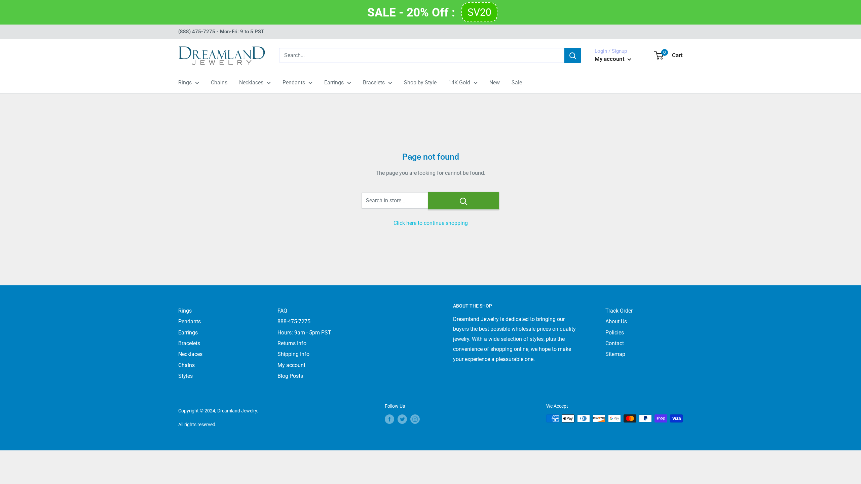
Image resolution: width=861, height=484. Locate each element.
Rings (185, 82)
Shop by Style (420, 82)
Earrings (334, 82)
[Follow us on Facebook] (389, 419)
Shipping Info (293, 354)
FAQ (282, 311)
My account (610, 58)
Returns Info (291, 343)
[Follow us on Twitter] (402, 419)
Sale (517, 82)
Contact (614, 343)
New (494, 82)
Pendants (294, 82)
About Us (616, 321)
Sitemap (615, 354)
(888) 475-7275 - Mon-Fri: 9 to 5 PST (221, 32)
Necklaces (251, 82)
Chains (219, 82)
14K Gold (459, 82)
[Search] (572, 55)
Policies (614, 332)
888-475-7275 (293, 321)
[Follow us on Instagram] (415, 419)
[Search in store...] (463, 201)
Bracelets (374, 82)
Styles (185, 376)
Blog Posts (290, 376)
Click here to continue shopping (431, 223)
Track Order (619, 311)
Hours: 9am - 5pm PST (304, 332)
